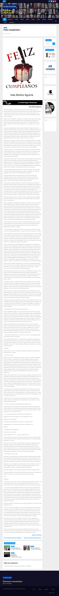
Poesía (16, 19)
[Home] (5, 19)
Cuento (22, 19)
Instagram (46, 589)
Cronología (11, 22)
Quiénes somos (52, 592)
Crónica (44, 19)
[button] (55, 20)
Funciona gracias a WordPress (8, 588)
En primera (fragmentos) (14, 555)
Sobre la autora (37, 535)
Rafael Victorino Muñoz (17, 549)
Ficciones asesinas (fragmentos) (32, 538)
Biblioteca (50, 19)
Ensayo (33, 19)
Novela (27, 19)
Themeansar (23, 588)
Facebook (40, 589)
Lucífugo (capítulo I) (15, 548)
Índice (5, 22)
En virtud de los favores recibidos (12, 538)
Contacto (53, 589)
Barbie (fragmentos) (35, 548)
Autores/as (10, 19)
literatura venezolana (12, 581)
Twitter (34, 589)
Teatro (38, 19)
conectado (16, 566)
